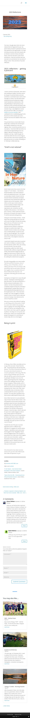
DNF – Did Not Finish (10, 618)
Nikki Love (16, 486)
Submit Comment (19, 582)
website (12, 466)
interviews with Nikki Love (12, 463)
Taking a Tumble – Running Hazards (14, 686)
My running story (8, 36)
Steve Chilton (11, 501)
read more (6, 627)
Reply (24, 525)
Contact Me (10, 714)
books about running (8, 486)
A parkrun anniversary (10, 650)
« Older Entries (6, 706)
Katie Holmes (12, 530)
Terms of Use (18, 714)
